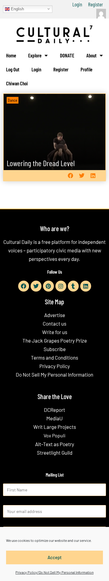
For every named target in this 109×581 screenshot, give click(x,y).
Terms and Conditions (54, 357)
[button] (70, 176)
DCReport (54, 410)
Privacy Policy (54, 366)
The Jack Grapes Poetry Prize (54, 340)
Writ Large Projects (54, 427)
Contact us (54, 323)
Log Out (12, 69)
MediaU (54, 418)
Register (95, 4)
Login (77, 4)
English (17, 8)
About (91, 55)
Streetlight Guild (54, 452)
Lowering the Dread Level (41, 163)
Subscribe (55, 349)
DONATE (67, 55)
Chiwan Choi (17, 83)
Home (11, 55)
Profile (86, 69)
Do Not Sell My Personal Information (54, 374)
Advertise (54, 315)
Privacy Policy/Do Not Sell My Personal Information (54, 572)
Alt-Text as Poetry (54, 444)
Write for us (54, 332)
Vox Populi (54, 435)
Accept (55, 557)
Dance (12, 100)
